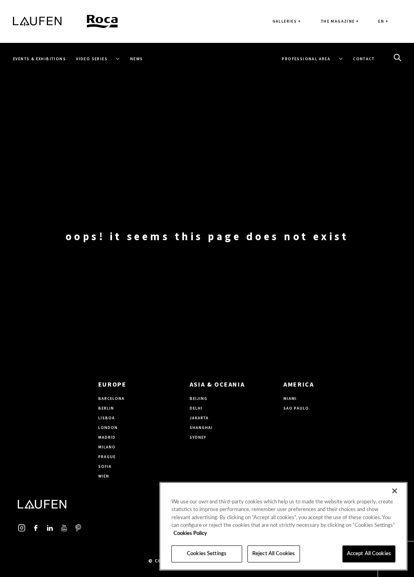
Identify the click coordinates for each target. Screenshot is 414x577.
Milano (107, 447)
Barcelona (111, 398)
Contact (363, 58)
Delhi (196, 408)
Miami (290, 398)
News (136, 58)
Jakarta (199, 418)
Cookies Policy (190, 533)
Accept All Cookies (369, 553)
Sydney (198, 437)
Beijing (198, 398)
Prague (107, 456)
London (108, 427)
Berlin (106, 408)
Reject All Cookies (273, 553)
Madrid (107, 437)
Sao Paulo (296, 408)
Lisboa (106, 418)
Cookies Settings (206, 553)
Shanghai (201, 427)
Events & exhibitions (39, 58)
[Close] (394, 491)
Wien (103, 476)
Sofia (105, 466)
